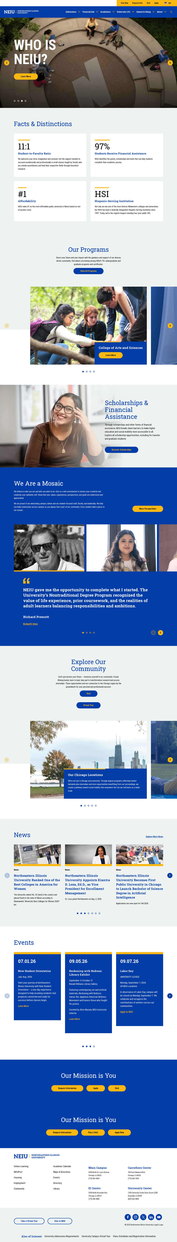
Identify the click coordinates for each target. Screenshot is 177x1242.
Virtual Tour (88, 705)
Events (56, 1177)
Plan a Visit (93, 1132)
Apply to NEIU (126, 1011)
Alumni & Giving (143, 12)
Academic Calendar (62, 1166)
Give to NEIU (59, 1221)
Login (161, 1225)
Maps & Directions (61, 1172)
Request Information (67, 1088)
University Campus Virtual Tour (96, 1236)
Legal (156, 1225)
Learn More (26, 76)
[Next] (170, 62)
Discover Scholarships (121, 449)
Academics (105, 12)
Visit (148, 3)
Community (19, 1188)
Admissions (71, 12)
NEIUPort (18, 1172)
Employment (19, 1183)
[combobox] (168, 3)
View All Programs (88, 271)
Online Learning (21, 1166)
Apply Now (119, 1132)
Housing (18, 1177)
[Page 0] (14, 101)
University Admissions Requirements (61, 1236)
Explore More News (154, 836)
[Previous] (6, 62)
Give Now (124, 3)
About (159, 12)
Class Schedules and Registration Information (134, 1236)
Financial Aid (88, 12)
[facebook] (128, 1217)
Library (56, 1188)
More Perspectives (147, 509)
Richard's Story (30, 624)
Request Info (137, 3)
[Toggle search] (171, 11)
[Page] (83, 371)
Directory (57, 1183)
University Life (123, 12)
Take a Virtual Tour (29, 1221)
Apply (156, 3)
